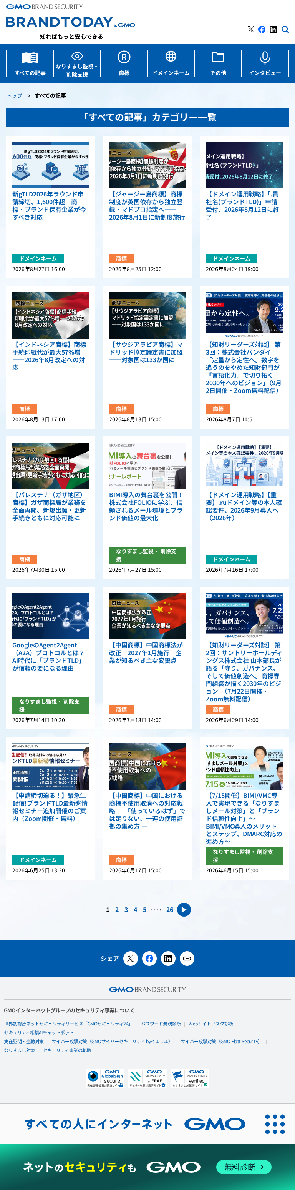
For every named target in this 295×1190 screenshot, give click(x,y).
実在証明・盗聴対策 (24, 1041)
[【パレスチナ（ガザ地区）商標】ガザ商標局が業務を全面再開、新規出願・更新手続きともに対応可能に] (50, 466)
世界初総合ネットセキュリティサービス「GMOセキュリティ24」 (68, 1024)
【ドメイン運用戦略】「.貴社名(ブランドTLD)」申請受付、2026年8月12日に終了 (242, 205)
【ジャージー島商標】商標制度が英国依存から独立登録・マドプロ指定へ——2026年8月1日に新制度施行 (147, 205)
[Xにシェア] (130, 958)
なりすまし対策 (19, 1050)
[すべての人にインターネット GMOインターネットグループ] (127, 1124)
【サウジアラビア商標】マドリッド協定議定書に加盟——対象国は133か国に (146, 352)
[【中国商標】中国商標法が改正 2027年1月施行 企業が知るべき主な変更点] (147, 616)
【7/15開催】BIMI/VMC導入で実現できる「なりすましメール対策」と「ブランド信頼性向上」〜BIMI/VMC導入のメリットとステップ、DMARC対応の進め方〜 (244, 818)
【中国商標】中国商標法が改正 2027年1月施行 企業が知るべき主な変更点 (146, 652)
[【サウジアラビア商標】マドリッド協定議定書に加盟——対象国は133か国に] (147, 315)
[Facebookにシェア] (149, 958)
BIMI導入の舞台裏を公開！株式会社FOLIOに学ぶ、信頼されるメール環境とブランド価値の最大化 (146, 506)
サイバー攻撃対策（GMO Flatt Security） (221, 1041)
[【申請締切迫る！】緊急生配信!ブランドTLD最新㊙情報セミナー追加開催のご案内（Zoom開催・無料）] (50, 766)
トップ (14, 96)
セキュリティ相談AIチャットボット (39, 1032)
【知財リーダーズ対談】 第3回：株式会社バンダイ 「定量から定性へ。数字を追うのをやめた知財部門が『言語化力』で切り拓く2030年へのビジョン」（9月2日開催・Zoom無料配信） (244, 367)
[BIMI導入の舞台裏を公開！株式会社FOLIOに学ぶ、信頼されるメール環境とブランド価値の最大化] (147, 466)
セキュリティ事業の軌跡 (67, 1050)
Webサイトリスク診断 (211, 1024)
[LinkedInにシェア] (168, 958)
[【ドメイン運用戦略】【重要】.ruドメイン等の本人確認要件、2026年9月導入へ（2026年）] (244, 466)
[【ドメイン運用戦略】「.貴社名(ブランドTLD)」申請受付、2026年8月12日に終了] (244, 165)
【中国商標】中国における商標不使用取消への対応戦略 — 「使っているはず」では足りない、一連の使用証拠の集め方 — (147, 811)
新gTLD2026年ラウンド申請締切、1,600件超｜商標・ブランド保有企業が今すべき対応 (49, 205)
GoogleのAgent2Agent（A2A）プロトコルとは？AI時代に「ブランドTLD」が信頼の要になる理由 (48, 656)
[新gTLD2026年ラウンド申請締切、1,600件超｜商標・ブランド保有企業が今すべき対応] (50, 165)
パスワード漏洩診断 (161, 1024)
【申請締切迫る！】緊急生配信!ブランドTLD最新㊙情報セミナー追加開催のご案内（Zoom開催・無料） (50, 807)
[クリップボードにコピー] (187, 958)
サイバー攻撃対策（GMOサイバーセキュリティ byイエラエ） (112, 1041)
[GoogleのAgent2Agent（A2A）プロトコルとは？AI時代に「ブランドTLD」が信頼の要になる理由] (50, 616)
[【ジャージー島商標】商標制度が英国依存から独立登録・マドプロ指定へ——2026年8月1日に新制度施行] (147, 165)
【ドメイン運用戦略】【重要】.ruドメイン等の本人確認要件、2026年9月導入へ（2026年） (244, 506)
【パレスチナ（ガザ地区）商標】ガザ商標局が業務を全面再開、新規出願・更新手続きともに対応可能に (49, 506)
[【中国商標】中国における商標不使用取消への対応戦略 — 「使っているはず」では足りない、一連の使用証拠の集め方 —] (147, 766)
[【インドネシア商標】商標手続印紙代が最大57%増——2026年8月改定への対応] (50, 315)
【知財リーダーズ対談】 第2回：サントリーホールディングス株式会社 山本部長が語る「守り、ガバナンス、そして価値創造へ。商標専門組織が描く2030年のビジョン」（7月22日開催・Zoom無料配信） (244, 672)
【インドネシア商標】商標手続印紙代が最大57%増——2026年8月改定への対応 (49, 356)
